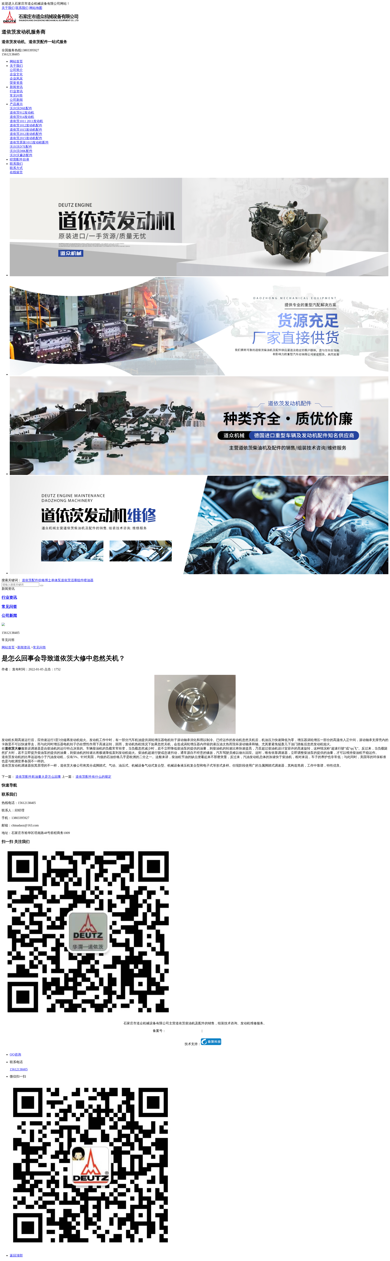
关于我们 (8, 8)
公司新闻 (16, 99)
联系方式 (16, 168)
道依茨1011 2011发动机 (26, 121)
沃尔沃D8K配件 (21, 151)
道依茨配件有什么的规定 (93, 776)
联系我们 (21, 8)
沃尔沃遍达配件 (21, 155)
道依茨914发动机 (22, 117)
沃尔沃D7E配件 (21, 146)
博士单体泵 (53, 580)
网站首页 (16, 61)
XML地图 (230, 1030)
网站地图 (35, 8)
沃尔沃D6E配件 (21, 108)
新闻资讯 (16, 87)
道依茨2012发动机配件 (26, 134)
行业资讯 (16, 91)
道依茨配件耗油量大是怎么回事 (38, 776)
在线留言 (16, 172)
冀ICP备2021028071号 (181, 1030)
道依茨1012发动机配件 (26, 125)
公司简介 (16, 70)
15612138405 (19, 1069)
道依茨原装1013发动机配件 (29, 142)
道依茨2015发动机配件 (26, 138)
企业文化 (16, 74)
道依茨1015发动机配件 (26, 129)
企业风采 (16, 78)
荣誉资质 (16, 82)
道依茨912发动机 (22, 112)
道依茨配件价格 (33, 580)
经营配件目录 (19, 159)
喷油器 (88, 580)
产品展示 (16, 104)
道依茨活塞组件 (72, 580)
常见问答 (16, 95)
